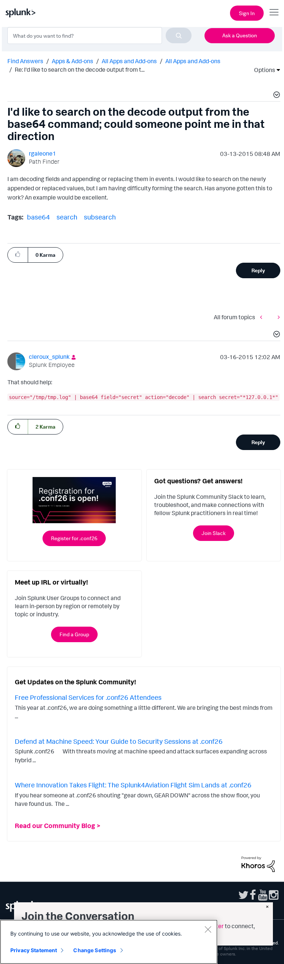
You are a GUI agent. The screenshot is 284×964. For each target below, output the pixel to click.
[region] (108, 942)
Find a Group (74, 634)
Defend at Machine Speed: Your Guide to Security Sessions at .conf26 (119, 741)
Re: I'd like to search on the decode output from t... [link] (80, 69)
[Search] (179, 35)
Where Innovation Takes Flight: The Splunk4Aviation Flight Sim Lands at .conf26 (133, 785)
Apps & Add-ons (72, 61)
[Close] (208, 929)
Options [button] (262, 70)
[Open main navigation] (274, 12)
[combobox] (99, 35)
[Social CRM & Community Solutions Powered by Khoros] (258, 863)
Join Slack (214, 533)
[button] (275, 96)
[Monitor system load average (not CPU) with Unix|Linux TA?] (277, 317)
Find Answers (25, 61)
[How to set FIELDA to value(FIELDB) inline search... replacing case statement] (263, 317)
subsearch (100, 217)
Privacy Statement (33, 950)
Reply (258, 270)
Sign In (247, 13)
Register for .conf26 (74, 538)
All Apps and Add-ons (129, 61)
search (67, 217)
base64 (38, 217)
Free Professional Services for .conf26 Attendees (88, 697)
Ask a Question (239, 35)
